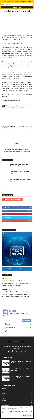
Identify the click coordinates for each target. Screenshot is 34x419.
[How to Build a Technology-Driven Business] (5, 181)
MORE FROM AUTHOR (19, 160)
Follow (29, 210)
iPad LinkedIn (9, 105)
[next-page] (5, 187)
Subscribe (29, 220)
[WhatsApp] (14, 17)
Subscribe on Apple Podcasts (17, 268)
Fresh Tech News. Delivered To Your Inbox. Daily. (17, 1)
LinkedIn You (21, 107)
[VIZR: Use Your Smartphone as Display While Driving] (5, 370)
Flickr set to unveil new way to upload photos (9, 127)
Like (30, 207)
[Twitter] (6, 17)
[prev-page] (3, 187)
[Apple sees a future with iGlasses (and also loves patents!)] (5, 363)
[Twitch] (17, 351)
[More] (17, 17)
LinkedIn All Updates (18, 105)
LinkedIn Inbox (14, 107)
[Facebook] (3, 17)
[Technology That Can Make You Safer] (5, 173)
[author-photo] (17, 141)
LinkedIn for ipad (5, 107)
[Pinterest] (10, 17)
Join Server (26, 320)
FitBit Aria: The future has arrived (25, 127)
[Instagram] (12, 351)
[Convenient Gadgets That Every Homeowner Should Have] (5, 166)
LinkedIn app (26, 105)
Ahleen (4, 13)
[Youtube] (25, 351)
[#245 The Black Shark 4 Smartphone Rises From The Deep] (5, 378)
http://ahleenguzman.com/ (17, 145)
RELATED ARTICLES (7, 160)
